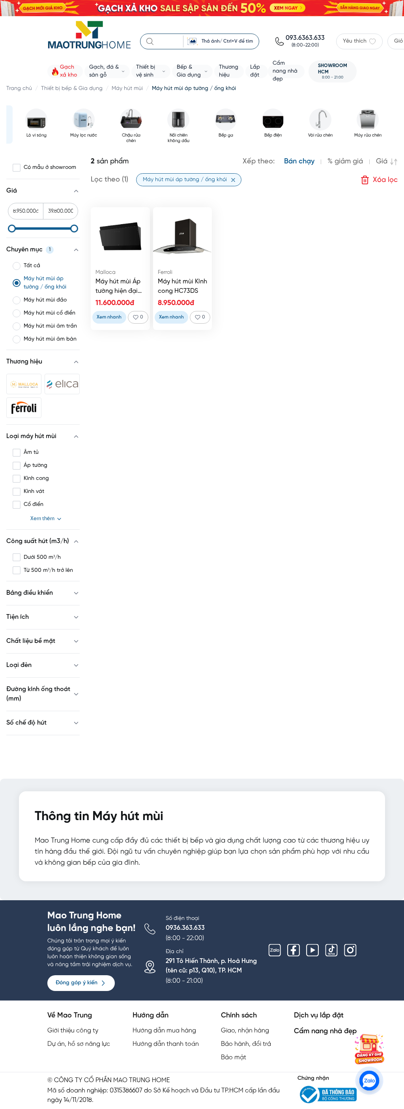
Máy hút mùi (127, 89)
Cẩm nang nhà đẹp (325, 1031)
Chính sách (239, 1015)
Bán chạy (299, 161)
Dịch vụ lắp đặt (319, 1015)
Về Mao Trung (69, 1015)
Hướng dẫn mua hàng (164, 1030)
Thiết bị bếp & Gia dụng (72, 89)
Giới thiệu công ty (72, 1030)
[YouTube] (312, 950)
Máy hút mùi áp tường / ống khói (194, 89)
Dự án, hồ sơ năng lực (78, 1044)
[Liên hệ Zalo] (369, 1080)
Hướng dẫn (150, 1015)
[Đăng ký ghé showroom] (369, 1049)
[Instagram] (350, 950)
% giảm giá (345, 161)
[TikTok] (331, 950)
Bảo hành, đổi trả (246, 1044)
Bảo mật (233, 1057)
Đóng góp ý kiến (76, 983)
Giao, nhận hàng (245, 1030)
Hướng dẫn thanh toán (166, 1044)
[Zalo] (274, 950)
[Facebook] (293, 950)
